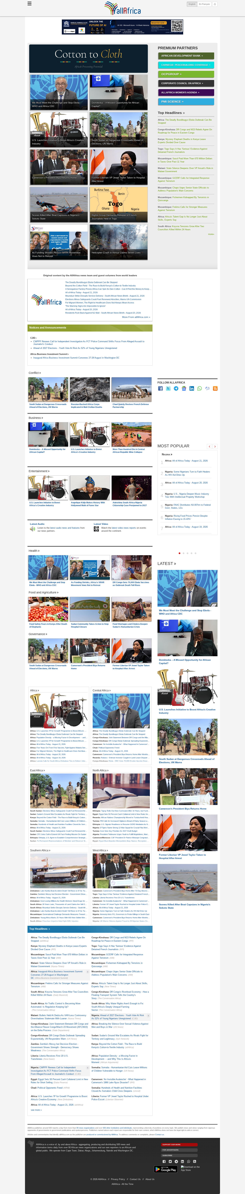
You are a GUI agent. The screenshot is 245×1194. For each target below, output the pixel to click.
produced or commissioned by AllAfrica (102, 1135)
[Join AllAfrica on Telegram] (176, 388)
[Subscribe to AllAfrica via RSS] (195, 1161)
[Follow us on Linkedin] (182, 1161)
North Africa (99, 770)
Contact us (159, 1135)
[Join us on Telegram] (176, 1161)
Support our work (171, 1145)
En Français (204, 4)
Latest (165, 564)
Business (35, 417)
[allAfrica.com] (46, 300)
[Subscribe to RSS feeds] (215, 388)
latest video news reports (124, 528)
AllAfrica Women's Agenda (179, 92)
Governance (37, 634)
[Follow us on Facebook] (164, 1161)
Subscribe (167, 1155)
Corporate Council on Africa (181, 83)
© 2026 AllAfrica (98, 1179)
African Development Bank (180, 55)
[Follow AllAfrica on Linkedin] (192, 388)
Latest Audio (37, 524)
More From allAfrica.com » (136, 317)
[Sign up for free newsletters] (207, 388)
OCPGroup (170, 74)
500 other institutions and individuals (117, 1128)
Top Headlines (170, 113)
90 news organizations (85, 1128)
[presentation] (209, 446)
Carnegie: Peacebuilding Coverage (184, 65)
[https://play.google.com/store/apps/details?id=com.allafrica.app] (165, 1169)
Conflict (34, 372)
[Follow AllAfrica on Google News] (184, 388)
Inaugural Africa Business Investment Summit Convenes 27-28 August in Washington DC (76, 358)
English (193, 4)
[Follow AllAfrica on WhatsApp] (199, 388)
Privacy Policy (118, 1179)
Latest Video (101, 524)
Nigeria (166, 454)
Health (33, 550)
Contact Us (135, 1179)
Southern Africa (39, 850)
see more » (36, 1110)
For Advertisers (170, 1150)
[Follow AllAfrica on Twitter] (168, 388)
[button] (180, 553)
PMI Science (171, 101)
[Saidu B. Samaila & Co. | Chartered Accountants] (122, 26)
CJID (32, 338)
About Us (150, 1179)
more (211, 234)
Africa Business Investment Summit (48, 354)
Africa (33, 690)
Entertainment (38, 471)
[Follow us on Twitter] (170, 1161)
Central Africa (101, 690)
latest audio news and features (65, 528)
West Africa (99, 850)
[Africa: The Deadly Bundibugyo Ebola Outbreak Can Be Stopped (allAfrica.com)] (121, 711)
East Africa (36, 770)
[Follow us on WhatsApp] (189, 1161)
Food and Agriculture (42, 592)
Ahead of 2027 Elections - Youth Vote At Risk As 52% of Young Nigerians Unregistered (75, 348)
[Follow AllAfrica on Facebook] (160, 388)
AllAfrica (122, 8)
